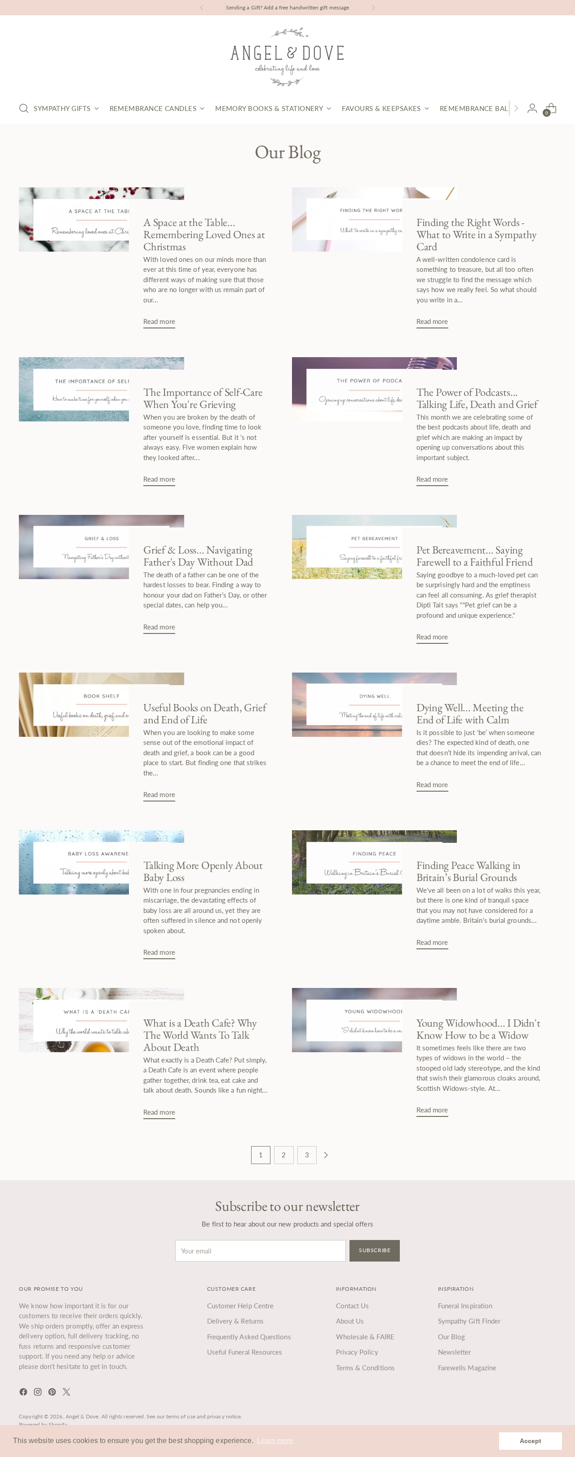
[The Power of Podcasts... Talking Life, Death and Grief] (374, 425)
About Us (350, 1321)
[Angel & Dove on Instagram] (38, 1393)
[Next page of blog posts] (325, 1155)
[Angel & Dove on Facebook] (24, 1393)
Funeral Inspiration (465, 1306)
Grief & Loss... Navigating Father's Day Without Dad (198, 555)
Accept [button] (530, 1440)
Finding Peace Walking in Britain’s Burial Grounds (468, 871)
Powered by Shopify (43, 1424)
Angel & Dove (82, 1416)
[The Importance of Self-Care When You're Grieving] (101, 425)
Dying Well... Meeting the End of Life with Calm (470, 713)
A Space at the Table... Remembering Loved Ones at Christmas (204, 234)
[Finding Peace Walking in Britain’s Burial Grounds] (374, 893)
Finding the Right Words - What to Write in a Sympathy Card (476, 234)
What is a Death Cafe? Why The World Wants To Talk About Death (200, 1034)
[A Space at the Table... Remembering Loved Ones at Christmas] (101, 261)
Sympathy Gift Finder (469, 1321)
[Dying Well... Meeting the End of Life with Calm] (374, 736)
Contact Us (352, 1306)
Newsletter (454, 1352)
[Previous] (202, 7)
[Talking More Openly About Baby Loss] (101, 898)
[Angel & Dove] (287, 57)
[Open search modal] (24, 108)
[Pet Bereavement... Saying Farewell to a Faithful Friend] (374, 583)
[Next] (373, 7)
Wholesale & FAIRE (365, 1337)
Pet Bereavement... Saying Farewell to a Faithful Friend (474, 555)
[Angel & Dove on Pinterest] (53, 1393)
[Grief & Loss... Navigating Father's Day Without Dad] (101, 578)
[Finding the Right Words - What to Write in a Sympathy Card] (374, 261)
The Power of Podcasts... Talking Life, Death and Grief (477, 398)
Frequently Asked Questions (249, 1337)
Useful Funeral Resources (245, 1352)
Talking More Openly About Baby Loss (203, 871)
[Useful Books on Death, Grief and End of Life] (101, 741)
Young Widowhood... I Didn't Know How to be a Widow (478, 1028)
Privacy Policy (357, 1352)
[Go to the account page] (532, 108)
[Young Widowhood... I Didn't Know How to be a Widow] (374, 1056)
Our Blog (451, 1337)
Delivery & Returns (235, 1321)
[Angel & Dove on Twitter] (67, 1393)
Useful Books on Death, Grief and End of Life (204, 713)
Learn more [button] (275, 1440)
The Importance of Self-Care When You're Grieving (202, 398)
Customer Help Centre (240, 1306)
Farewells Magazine (467, 1368)
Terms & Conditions (365, 1368)
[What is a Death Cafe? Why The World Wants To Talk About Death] (101, 1057)
